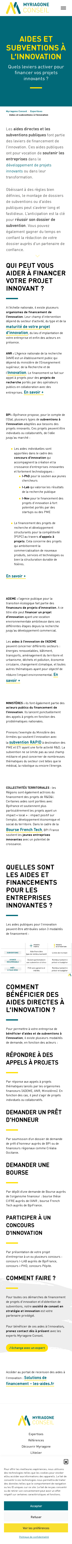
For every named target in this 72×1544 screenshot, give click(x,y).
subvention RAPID (25, 742)
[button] (66, 1461)
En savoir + (34, 392)
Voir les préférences (36, 1528)
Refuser (36, 1517)
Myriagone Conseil (16, 111)
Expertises (36, 111)
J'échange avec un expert (27, 1348)
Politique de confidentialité (34, 1536)
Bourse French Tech (24, 829)
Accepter (36, 1506)
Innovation (16, 372)
